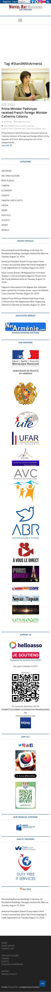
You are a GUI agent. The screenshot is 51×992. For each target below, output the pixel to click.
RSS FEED (27, 889)
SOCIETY (5, 220)
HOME (4, 943)
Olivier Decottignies (34, 129)
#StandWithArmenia (11, 126)
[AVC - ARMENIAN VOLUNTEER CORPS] (25, 470)
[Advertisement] (25, 39)
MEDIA (4, 205)
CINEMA (5, 185)
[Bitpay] (25, 719)
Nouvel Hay (7, 122)
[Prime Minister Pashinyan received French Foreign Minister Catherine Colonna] (25, 84)
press (44, 129)
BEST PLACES (7, 180)
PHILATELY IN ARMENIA (12, 964)
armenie (23, 126)
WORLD (5, 230)
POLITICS (11, 104)
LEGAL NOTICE (8, 945)
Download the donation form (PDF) (25, 660)
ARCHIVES (6, 171)
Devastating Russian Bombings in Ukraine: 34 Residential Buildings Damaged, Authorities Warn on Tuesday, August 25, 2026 (24, 253)
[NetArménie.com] (25, 324)
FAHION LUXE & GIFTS (12, 200)
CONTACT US (7, 948)
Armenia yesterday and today (25, 332)
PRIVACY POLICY (9, 974)
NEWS (3, 104)
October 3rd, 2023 (23, 122)
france (11, 129)
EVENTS (5, 195)
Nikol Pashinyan (20, 129)
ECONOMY (6, 190)
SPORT (4, 225)
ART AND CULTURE (10, 176)
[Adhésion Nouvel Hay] (25, 643)
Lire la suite (8, 145)
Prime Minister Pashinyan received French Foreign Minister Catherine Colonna (24, 112)
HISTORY (5, 971)
